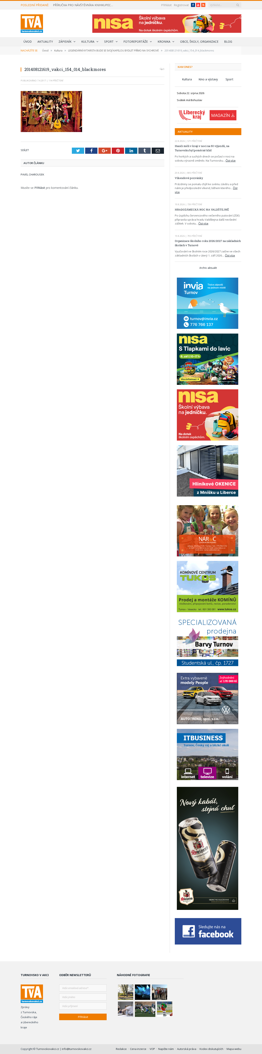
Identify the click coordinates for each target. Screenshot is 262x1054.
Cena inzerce (138, 1049)
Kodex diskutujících (211, 1049)
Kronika (164, 41)
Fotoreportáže (135, 41)
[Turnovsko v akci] (32, 22)
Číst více (231, 160)
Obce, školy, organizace (199, 41)
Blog (228, 41)
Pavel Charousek (32, 174)
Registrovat (181, 5)
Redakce (121, 1049)
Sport (109, 41)
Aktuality (45, 41)
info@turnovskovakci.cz (76, 1049)
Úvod (28, 41)
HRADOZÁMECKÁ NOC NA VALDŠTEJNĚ (202, 209)
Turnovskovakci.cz (48, 1049)
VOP (152, 1049)
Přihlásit (166, 5)
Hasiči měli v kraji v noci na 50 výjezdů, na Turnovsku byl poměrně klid (202, 148)
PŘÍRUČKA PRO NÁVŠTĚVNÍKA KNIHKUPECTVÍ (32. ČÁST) (84, 5)
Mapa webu (234, 1049)
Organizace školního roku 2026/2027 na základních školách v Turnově (208, 243)
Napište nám (166, 1049)
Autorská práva (186, 1049)
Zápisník (65, 41)
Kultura (87, 41)
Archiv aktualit (208, 268)
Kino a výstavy (208, 79)
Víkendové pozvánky (189, 178)
